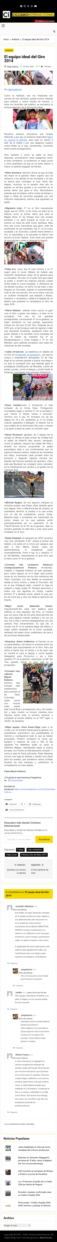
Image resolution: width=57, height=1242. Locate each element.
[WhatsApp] (32, 6)
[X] (28, 6)
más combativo (35, 849)
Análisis (9, 50)
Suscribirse (44, 839)
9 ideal (20, 849)
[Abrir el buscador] (54, 31)
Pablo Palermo (13, 66)
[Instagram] (24, 6)
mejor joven (11, 854)
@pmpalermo (15, 89)
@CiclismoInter (15, 780)
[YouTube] (36, 6)
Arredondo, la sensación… (28, 354)
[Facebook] (21, 6)
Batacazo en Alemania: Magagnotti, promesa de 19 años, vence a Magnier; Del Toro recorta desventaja (35, 1160)
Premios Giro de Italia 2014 (34, 854)
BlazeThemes (46, 1238)
